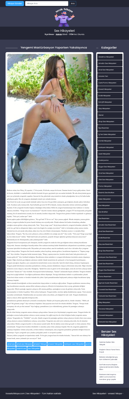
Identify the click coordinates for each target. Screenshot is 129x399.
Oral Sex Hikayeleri (106, 173)
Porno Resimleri (105, 276)
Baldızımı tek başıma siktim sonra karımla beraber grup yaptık (107, 376)
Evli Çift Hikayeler (105, 102)
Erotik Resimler (104, 238)
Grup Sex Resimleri (106, 251)
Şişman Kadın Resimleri (108, 283)
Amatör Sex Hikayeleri (107, 63)
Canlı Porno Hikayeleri (107, 83)
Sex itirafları (103, 212)
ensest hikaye (40, 344)
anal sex (11, 344)
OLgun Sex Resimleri (107, 270)
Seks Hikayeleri (105, 199)
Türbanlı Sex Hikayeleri (108, 322)
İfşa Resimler (104, 128)
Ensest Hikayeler (105, 89)
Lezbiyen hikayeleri (106, 147)
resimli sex (21, 348)
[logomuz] (64, 17)
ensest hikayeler (55, 344)
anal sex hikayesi (24, 344)
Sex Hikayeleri (104, 205)
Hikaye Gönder (14, 3)
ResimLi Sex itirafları (106, 192)
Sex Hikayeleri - (100, 393)
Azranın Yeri (103, 76)
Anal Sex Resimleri (106, 231)
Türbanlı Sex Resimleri (107, 296)
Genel (101, 115)
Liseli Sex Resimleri (106, 264)
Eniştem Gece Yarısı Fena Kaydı (109, 351)
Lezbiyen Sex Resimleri (108, 257)
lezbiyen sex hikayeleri (74, 344)
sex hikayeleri (34, 348)
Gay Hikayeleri (104, 108)
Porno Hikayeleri (105, 186)
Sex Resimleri (104, 218)
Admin (59, 34)
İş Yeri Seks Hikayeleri (107, 134)
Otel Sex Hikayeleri (106, 179)
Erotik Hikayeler (105, 96)
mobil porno (104, 160)
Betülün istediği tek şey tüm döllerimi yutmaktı (108, 358)
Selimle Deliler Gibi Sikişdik (107, 343)
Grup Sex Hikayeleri (106, 121)
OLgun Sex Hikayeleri (107, 167)
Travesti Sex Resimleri (107, 289)
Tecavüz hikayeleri (106, 309)
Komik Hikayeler (105, 141)
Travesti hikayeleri (106, 315)
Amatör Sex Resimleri (107, 225)
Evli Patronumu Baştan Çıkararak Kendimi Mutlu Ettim (109, 367)
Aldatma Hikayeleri (106, 57)
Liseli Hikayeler (104, 154)
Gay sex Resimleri (106, 244)
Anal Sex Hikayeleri (106, 70)
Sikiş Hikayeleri (104, 302)
